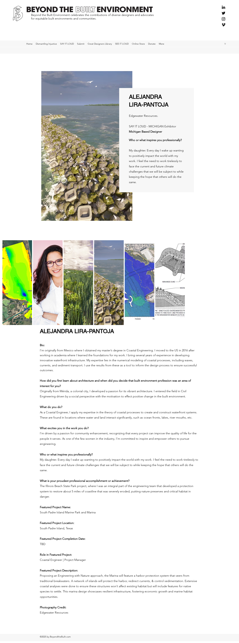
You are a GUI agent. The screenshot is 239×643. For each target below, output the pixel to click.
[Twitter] (223, 13)
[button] (225, 43)
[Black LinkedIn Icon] (223, 7)
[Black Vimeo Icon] (223, 24)
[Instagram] (223, 19)
